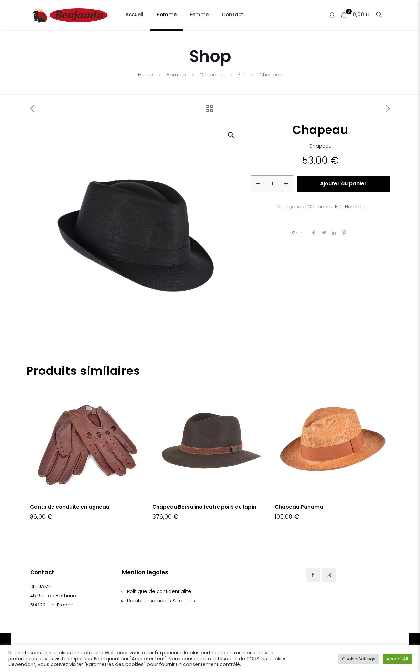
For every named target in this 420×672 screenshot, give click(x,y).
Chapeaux (212, 74)
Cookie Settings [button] (358, 659)
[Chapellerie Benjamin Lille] (69, 14)
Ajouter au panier (343, 183)
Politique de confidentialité (159, 591)
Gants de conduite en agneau (69, 506)
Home (145, 74)
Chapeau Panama (299, 506)
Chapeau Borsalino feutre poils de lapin (204, 506)
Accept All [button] (397, 659)
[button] (231, 135)
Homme (176, 74)
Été (242, 74)
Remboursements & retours (161, 600)
